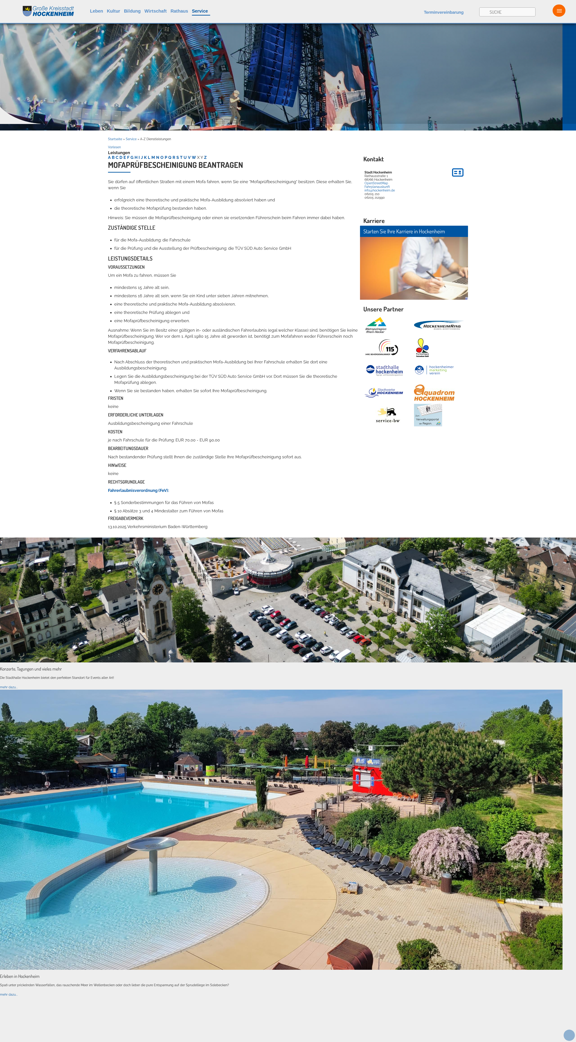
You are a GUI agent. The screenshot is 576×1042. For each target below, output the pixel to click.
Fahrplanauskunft (377, 187)
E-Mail (203, 571)
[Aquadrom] (281, 968)
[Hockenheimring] (439, 325)
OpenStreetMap (376, 183)
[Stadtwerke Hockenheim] (383, 392)
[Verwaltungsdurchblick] (428, 415)
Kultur (113, 11)
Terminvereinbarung (444, 12)
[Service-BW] (387, 415)
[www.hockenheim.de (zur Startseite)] (37, 8)
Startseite (115, 139)
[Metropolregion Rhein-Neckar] (375, 325)
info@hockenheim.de (379, 190)
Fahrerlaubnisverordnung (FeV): (138, 490)
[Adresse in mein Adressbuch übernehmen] (458, 177)
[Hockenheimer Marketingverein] (434, 370)
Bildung (132, 11)
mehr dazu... (9, 687)
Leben (96, 11)
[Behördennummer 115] (381, 347)
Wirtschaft (155, 11)
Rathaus (179, 11)
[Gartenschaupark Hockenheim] (422, 347)
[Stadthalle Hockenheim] (384, 370)
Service (200, 11)
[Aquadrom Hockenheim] (434, 393)
